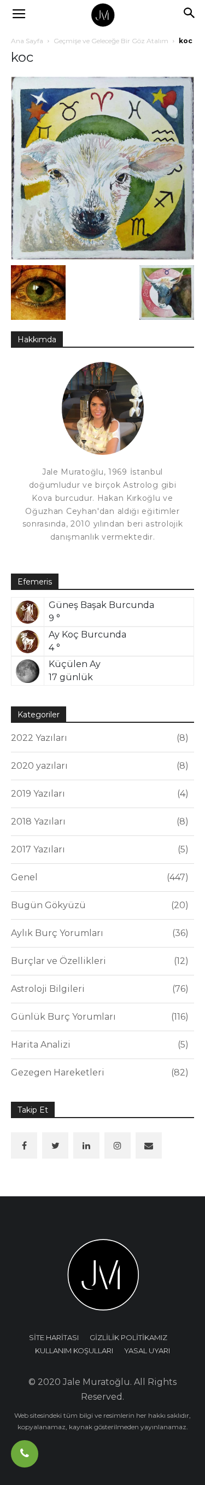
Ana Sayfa (27, 41)
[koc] (102, 167)
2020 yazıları (98, 766)
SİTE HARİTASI (54, 1337)
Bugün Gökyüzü (98, 905)
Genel (98, 877)
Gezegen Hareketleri (98, 1072)
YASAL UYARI (147, 1350)
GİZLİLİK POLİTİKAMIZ (128, 1337)
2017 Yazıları (98, 849)
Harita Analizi (98, 1044)
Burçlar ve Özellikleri (98, 961)
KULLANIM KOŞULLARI (74, 1350)
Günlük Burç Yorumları (98, 1017)
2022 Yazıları (98, 738)
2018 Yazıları (98, 821)
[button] (189, 15)
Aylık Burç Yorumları (98, 933)
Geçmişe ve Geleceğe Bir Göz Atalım (111, 41)
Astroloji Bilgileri (98, 989)
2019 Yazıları (98, 793)
